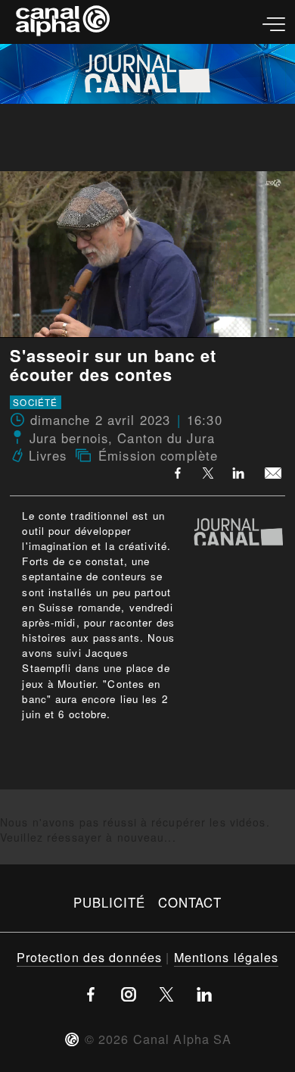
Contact (190, 902)
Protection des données (90, 957)
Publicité (109, 902)
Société (35, 402)
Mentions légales (226, 957)
